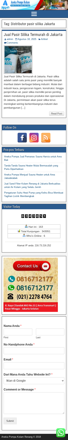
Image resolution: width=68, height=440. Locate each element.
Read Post (56, 113)
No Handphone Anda (19, 344)
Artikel (44, 39)
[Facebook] (22, 138)
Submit (10, 421)
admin (10, 39)
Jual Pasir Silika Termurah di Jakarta (33, 34)
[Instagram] (34, 138)
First (6, 337)
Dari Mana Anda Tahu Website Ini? (28, 374)
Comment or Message (20, 389)
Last (38, 337)
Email (8, 359)
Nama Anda (12, 325)
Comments (12, 42)
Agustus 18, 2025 (27, 39)
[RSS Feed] (46, 138)
